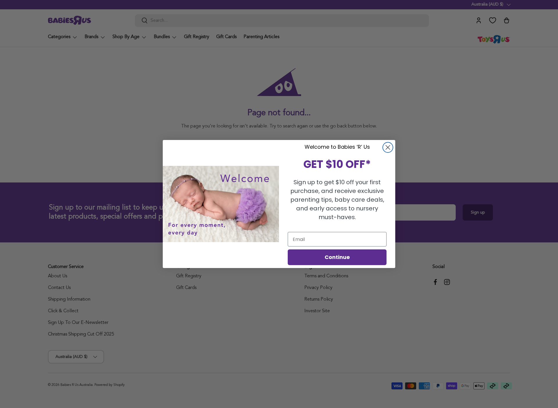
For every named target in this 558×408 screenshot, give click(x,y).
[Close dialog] (388, 147)
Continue (337, 257)
